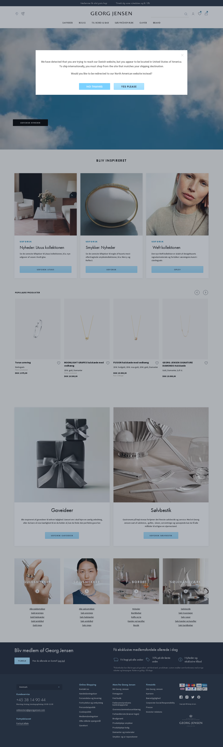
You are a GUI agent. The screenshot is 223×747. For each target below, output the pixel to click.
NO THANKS (94, 86)
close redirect (182, 55)
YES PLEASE (129, 86)
